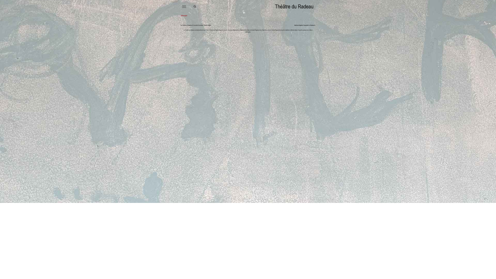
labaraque (184, 15)
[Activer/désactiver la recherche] (195, 6)
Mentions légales (298, 25)
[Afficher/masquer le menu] (184, 6)
